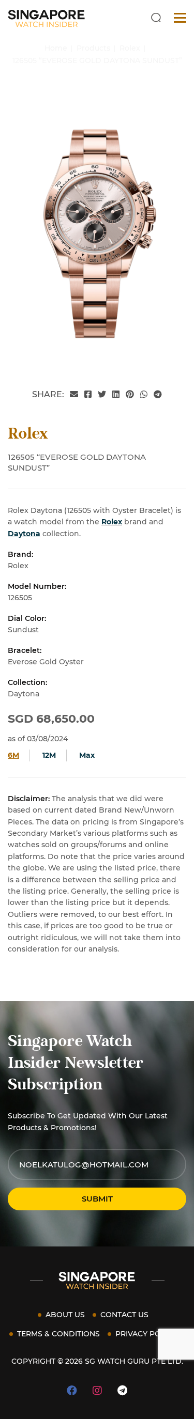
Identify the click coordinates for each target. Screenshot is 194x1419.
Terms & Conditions (58, 1333)
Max (87, 755)
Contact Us (124, 1314)
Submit (97, 1199)
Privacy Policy (146, 1333)
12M (49, 755)
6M (13, 755)
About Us (65, 1314)
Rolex (111, 521)
